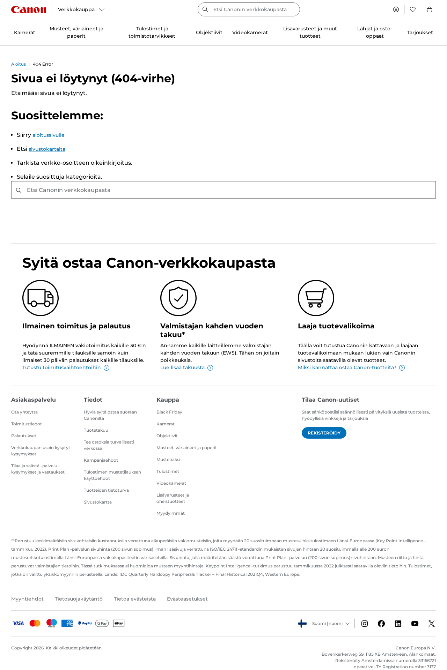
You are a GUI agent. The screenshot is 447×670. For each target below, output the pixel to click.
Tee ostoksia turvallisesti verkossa (109, 445)
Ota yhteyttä (24, 412)
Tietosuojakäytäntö (79, 599)
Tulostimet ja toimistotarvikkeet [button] (152, 32)
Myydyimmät (170, 513)
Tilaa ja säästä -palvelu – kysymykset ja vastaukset (38, 469)
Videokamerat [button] (250, 32)
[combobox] (249, 9)
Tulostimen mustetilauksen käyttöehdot (112, 475)
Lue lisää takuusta (182, 367)
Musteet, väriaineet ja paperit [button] (76, 32)
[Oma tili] (396, 9)
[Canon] (28, 9)
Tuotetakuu (96, 430)
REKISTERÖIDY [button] (324, 433)
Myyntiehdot (27, 599)
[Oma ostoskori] (430, 9)
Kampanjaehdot (101, 460)
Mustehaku (168, 459)
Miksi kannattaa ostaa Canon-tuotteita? (347, 367)
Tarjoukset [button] (420, 32)
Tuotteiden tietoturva (106, 490)
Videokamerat (171, 483)
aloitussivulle (48, 135)
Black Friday (169, 412)
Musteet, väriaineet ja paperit (186, 447)
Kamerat (165, 423)
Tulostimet (167, 471)
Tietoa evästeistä (135, 599)
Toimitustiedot (26, 423)
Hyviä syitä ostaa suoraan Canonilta (110, 415)
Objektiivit (167, 435)
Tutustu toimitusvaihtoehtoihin (61, 367)
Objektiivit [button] (209, 32)
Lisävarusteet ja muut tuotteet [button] (310, 32)
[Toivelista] (412, 9)
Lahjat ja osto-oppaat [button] (374, 32)
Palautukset (23, 435)
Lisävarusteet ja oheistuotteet (172, 498)
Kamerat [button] (24, 32)
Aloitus (18, 64)
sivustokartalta (47, 149)
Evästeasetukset (187, 599)
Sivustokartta (98, 502)
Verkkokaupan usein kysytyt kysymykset (40, 450)
